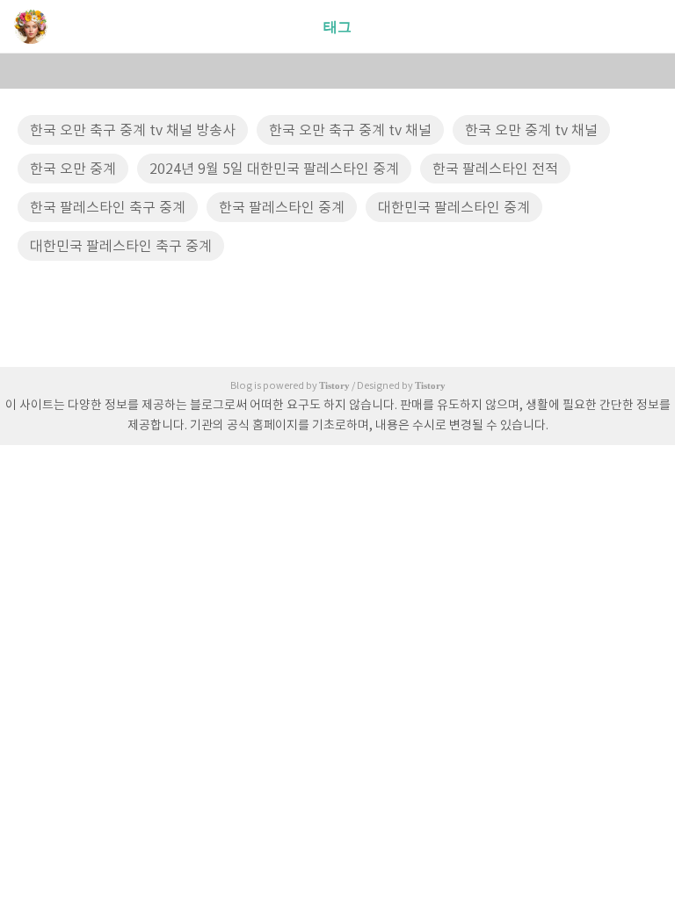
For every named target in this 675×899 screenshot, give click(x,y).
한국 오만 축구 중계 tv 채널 (350, 131)
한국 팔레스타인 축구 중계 (107, 208)
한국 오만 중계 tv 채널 (531, 131)
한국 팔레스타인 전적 (495, 169)
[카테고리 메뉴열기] (644, 26)
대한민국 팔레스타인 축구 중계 (121, 247)
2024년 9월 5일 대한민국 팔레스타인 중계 (274, 169)
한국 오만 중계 (73, 169)
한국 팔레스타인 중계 (282, 208)
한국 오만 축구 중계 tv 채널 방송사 (133, 131)
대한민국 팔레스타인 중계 (454, 208)
